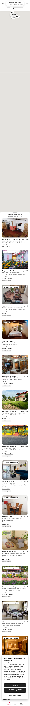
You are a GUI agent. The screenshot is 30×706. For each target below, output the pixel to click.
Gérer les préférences (15, 695)
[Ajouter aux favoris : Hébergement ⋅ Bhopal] (25, 357)
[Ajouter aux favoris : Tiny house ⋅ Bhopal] (25, 252)
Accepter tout (15, 685)
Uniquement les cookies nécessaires (15, 690)
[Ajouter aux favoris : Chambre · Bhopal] (25, 322)
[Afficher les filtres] (27, 3)
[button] (6, 247)
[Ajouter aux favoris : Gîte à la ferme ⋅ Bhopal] (25, 392)
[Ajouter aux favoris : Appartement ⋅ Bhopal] (25, 287)
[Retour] (3, 3)
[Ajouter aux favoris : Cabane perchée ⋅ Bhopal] (25, 567)
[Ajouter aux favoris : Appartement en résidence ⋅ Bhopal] (25, 220)
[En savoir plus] (21, 216)
